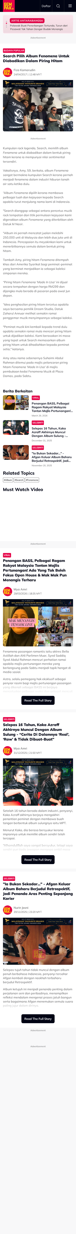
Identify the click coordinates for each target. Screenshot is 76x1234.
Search (58, 6)
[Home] (9, 6)
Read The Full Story (38, 700)
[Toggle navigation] (70, 6)
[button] (6, 21)
